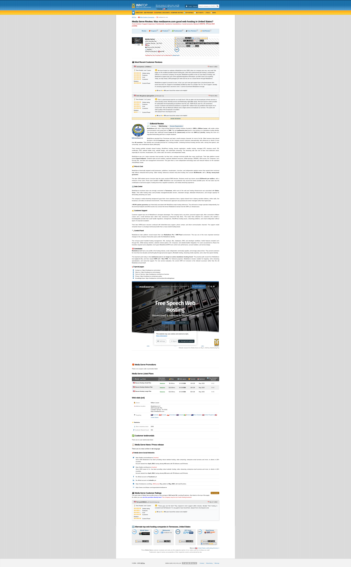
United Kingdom (209, 415)
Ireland (188, 415)
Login (190, 6)
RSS (195, 563)
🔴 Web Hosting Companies (146, 17)
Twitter (186, 563)
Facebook (183, 563)
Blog (188, 563)
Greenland (172, 415)
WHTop (134, 17)
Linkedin (193, 563)
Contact (202, 563)
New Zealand (197, 415)
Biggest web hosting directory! (143, 7)
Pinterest (190, 563)
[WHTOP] (133, 12)
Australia (155, 415)
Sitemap (216, 563)
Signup (195, 6)
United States (154, 417)
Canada (164, 415)
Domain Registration (176, 126)
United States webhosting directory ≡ (208, 548)
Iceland (181, 415)
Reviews (215, 493)
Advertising (209, 563)
